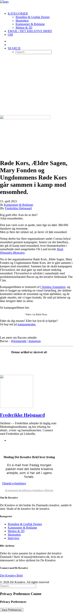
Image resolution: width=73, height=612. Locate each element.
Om (10, 34)
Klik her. (49, 490)
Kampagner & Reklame (30, 24)
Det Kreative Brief (11, 575)
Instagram (35, 341)
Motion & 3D (24, 27)
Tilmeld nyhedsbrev (14, 483)
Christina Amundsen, (53, 287)
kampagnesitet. (27, 324)
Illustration (22, 20)
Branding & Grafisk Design (33, 17)
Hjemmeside (18, 341)
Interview (13, 538)
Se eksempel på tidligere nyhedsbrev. (25, 490)
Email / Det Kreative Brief (30, 31)
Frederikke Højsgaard (18, 208)
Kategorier (18, 13)
